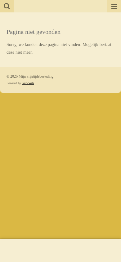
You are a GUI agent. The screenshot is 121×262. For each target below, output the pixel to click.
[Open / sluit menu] (114, 6)
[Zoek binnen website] (7, 6)
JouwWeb (28, 83)
